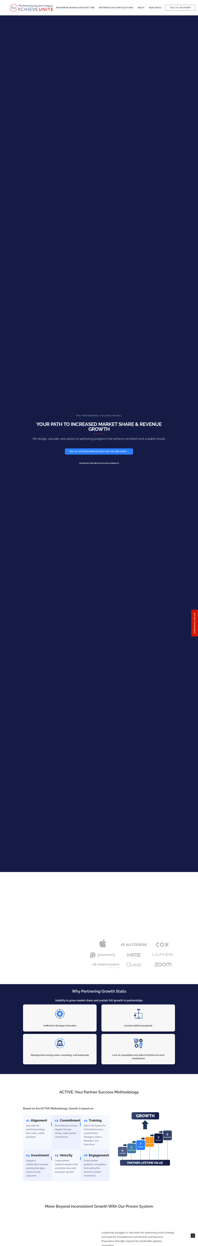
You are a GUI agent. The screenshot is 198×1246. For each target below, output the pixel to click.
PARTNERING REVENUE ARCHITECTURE (75, 8)
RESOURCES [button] (155, 8)
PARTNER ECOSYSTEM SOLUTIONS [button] (116, 8)
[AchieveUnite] (31, 8)
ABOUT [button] (141, 8)
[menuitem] (75, 7)
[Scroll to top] (193, 1235)
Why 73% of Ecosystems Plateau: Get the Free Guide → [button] (99, 451)
